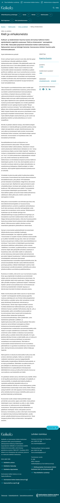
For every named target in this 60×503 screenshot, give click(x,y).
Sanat (24, 15)
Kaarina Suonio (45, 58)
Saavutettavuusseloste (26, 495)
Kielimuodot (44, 15)
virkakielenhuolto (44, 81)
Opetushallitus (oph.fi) (11, 483)
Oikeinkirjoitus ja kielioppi (9, 15)
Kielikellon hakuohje (10, 466)
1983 (40, 73)
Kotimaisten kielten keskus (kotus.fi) (16, 479)
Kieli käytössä (5, 20)
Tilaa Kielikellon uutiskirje (41, 472)
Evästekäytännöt (13, 495)
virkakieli (53, 81)
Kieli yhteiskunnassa (21, 20)
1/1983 (41, 67)
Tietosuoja (4, 495)
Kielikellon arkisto (9, 462)
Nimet (33, 15)
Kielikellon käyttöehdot (11, 469)
